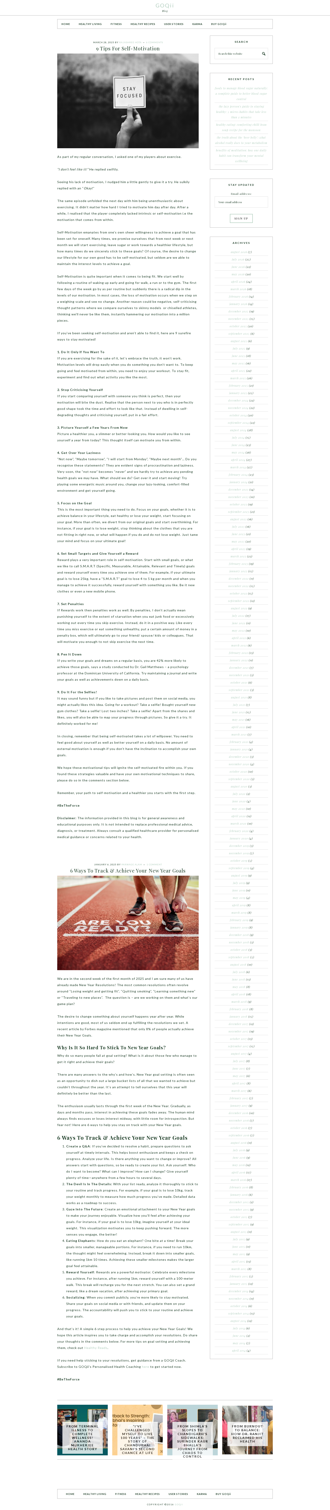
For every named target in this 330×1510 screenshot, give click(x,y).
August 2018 (238, 964)
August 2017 (239, 1053)
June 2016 (239, 1157)
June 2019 (238, 890)
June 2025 (238, 356)
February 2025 (238, 385)
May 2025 (238, 363)
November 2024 (238, 408)
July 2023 (238, 526)
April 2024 (238, 460)
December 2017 (238, 1024)
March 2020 (238, 823)
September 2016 (239, 1135)
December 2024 (238, 400)
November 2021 (239, 675)
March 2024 (238, 467)
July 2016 (239, 1150)
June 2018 (238, 979)
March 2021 (239, 734)
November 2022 (238, 586)
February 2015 (239, 1276)
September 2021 (239, 690)
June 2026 (238, 267)
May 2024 (238, 452)
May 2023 (238, 541)
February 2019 (239, 920)
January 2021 (239, 749)
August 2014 (238, 1321)
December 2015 (239, 1202)
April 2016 (238, 1172)
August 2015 (239, 1232)
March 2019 (239, 912)
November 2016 (239, 1120)
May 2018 (239, 987)
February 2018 (239, 1009)
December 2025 (239, 311)
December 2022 (239, 578)
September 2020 (239, 779)
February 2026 (238, 296)
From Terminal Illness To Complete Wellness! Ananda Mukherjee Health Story (82, 1437)
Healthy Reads (96, 1348)
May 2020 (238, 808)
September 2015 (239, 1224)
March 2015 (239, 1269)
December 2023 (239, 489)
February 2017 (239, 1098)
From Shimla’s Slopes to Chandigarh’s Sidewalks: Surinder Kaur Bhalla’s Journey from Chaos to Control (192, 1441)
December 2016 (238, 1113)
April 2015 (238, 1261)
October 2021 (239, 682)
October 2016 (239, 1128)
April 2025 (238, 370)
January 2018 (238, 1016)
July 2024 (238, 437)
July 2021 (239, 705)
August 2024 (238, 430)
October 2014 (239, 1306)
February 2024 (238, 474)
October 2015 (239, 1217)
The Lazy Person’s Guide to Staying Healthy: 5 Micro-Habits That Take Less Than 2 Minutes (241, 112)
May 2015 (239, 1254)
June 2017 (239, 1068)
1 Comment (154, 864)
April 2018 (238, 994)
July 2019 (239, 883)
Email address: (241, 193)
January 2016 (239, 1194)
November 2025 (238, 319)
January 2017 (239, 1105)
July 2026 (238, 259)
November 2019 (239, 853)
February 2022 (238, 653)
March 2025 (238, 378)
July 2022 (238, 615)
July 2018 (239, 972)
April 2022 (239, 638)
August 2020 (239, 786)
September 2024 (238, 422)
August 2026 (239, 252)
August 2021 (239, 697)
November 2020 (239, 764)
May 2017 (239, 1076)
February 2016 (239, 1187)
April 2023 (238, 549)
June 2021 (238, 712)
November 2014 (239, 1298)
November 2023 (238, 497)
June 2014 (239, 1335)
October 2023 (238, 504)
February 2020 (239, 831)
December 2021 (239, 667)
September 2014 (238, 1313)
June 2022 (238, 623)
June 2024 (238, 445)
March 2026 (238, 289)
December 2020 (239, 756)
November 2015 (239, 1209)
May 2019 (239, 898)
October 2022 (238, 593)
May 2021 (238, 719)
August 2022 (239, 608)
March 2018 (239, 1001)
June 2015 (238, 1246)
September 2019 (239, 868)
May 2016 (238, 1165)
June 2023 (238, 534)
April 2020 (238, 816)
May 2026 (238, 274)
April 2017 (239, 1083)
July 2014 (239, 1328)
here (145, 1367)
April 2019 (239, 905)
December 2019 (239, 846)
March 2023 (238, 556)
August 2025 (239, 341)
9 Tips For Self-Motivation (128, 48)
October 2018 (239, 949)
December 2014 (238, 1291)
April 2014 (239, 1350)
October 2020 (238, 771)
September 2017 (238, 1046)
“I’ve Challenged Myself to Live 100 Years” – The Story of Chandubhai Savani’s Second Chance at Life (137, 1439)
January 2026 (238, 304)
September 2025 (239, 333)
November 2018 (239, 942)
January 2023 (238, 571)
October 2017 (238, 1039)
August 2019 (239, 875)
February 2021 (239, 742)
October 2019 (239, 860)
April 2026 (238, 281)
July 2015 (239, 1239)
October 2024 (238, 415)
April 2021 (238, 727)
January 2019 (239, 927)
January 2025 (238, 393)
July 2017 (239, 1061)
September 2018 (239, 957)
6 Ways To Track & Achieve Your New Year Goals (128, 870)
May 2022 (238, 630)
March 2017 (239, 1091)
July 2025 (239, 348)
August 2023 (238, 519)
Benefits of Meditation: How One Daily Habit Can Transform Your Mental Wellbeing (241, 155)
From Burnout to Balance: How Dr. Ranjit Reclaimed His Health (247, 1433)
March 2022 (239, 645)
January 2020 (239, 838)
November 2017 (239, 1031)
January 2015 (238, 1284)
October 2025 (238, 326)
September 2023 (238, 512)
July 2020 (239, 794)
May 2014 (239, 1343)
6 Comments (154, 42)
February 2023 (238, 563)
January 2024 (239, 482)
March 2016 (238, 1180)
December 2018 (239, 935)
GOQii (165, 5)
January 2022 (239, 660)
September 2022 (238, 601)
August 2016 (239, 1142)
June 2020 (239, 801)
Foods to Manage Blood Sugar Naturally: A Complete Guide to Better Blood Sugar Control (241, 93)
